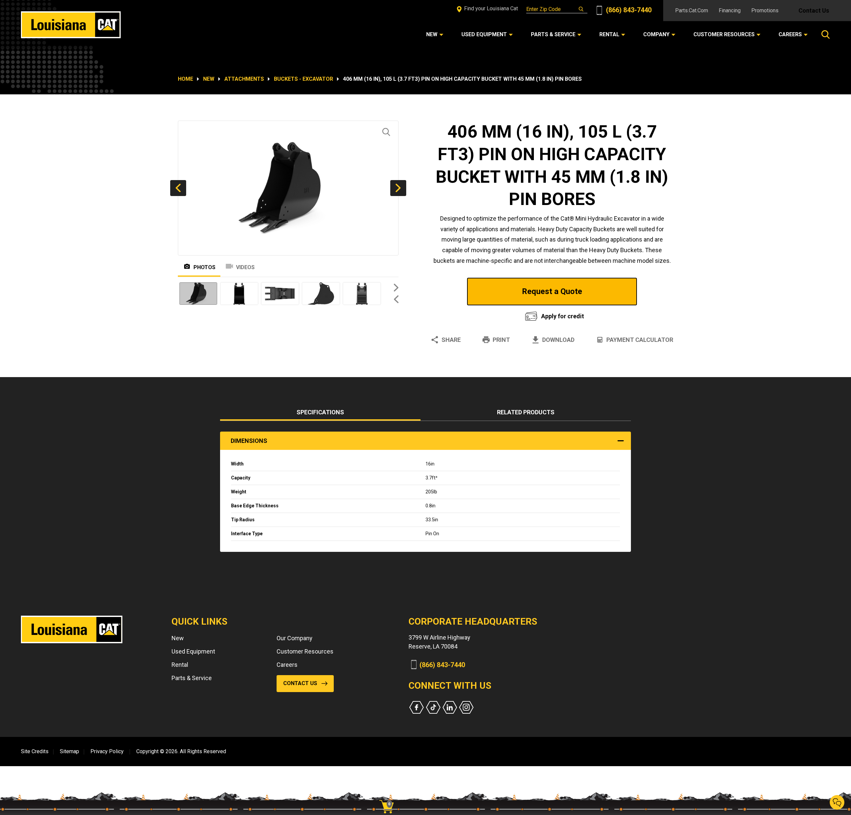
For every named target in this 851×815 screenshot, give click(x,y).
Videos (245, 267)
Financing (730, 10)
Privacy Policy (107, 751)
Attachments (244, 79)
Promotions (765, 10)
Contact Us (813, 10)
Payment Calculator (639, 339)
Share (451, 339)
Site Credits (35, 751)
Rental (180, 664)
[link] (389, 795)
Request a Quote (552, 291)
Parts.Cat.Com (691, 10)
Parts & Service (192, 677)
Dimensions (249, 440)
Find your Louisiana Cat (490, 8)
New (208, 79)
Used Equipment (193, 651)
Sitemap (69, 751)
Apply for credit (562, 316)
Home (185, 79)
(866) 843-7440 (628, 10)
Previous (178, 188)
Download (558, 339)
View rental (470, 314)
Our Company (294, 638)
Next (398, 188)
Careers (287, 664)
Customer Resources (305, 651)
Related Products (525, 412)
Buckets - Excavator (303, 79)
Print (501, 339)
